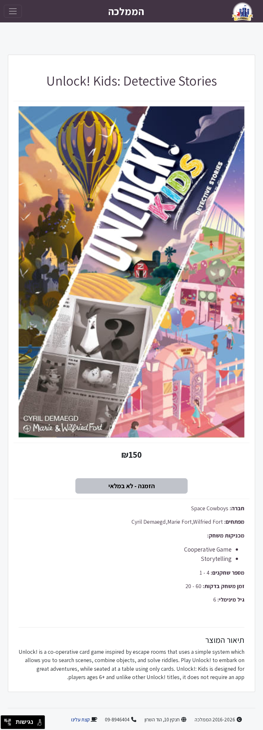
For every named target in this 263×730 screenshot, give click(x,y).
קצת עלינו (80, 719)
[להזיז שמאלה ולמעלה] (6, 720)
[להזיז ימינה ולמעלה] (9, 720)
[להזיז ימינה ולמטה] (9, 724)
